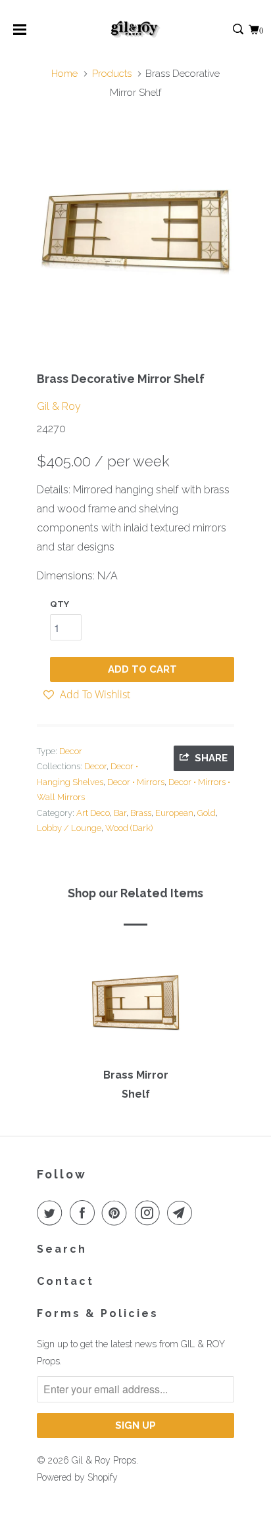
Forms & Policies (98, 1313)
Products (112, 73)
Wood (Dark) (129, 828)
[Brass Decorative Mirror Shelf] (135, 231)
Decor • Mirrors (135, 782)
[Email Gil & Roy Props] (182, 1212)
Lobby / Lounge (69, 828)
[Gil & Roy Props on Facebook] (85, 1212)
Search (62, 1249)
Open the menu (19, 33)
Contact (65, 1281)
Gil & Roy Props (104, 1460)
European (174, 813)
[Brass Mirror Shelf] (135, 1007)
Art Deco (93, 813)
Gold (206, 813)
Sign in (224, 30)
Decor (70, 751)
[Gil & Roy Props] (135, 29)
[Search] (239, 30)
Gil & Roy (59, 406)
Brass (140, 813)
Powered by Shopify (77, 1477)
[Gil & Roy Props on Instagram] (150, 1212)
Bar (120, 813)
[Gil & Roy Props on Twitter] (52, 1212)
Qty (59, 604)
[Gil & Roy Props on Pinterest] (117, 1212)
